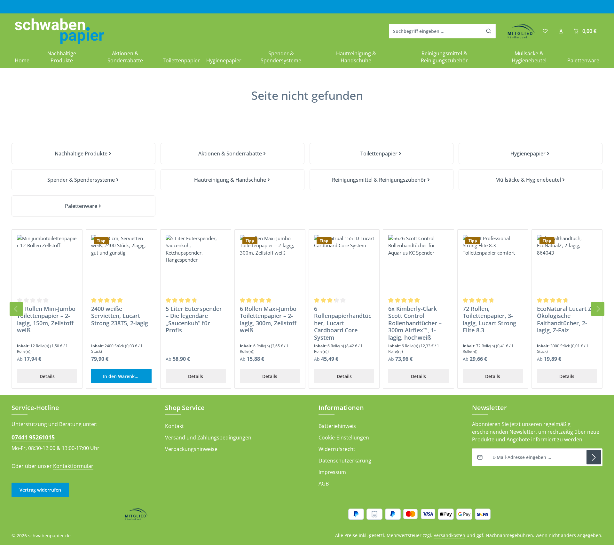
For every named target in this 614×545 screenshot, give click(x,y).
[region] (307, 309)
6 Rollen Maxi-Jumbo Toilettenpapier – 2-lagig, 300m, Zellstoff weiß (268, 319)
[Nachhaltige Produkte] (83, 153)
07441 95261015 (33, 437)
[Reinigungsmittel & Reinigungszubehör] (381, 180)
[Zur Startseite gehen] (59, 31)
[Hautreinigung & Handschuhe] (232, 180)
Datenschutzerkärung (345, 460)
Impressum (332, 472)
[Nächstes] (597, 309)
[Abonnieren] (593, 457)
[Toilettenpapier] (381, 153)
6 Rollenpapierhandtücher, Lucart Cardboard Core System (342, 323)
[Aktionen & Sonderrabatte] (232, 153)
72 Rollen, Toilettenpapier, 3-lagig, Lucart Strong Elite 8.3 (489, 319)
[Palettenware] (83, 206)
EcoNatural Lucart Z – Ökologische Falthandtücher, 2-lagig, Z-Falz (566, 319)
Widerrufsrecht (337, 449)
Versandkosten (449, 535)
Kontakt (174, 426)
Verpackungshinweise (191, 449)
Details (47, 376)
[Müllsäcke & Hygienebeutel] (530, 180)
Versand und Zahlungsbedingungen (208, 437)
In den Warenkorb (122, 376)
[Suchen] (489, 31)
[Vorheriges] (16, 309)
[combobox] (435, 31)
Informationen (341, 407)
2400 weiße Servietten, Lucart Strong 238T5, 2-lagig (119, 316)
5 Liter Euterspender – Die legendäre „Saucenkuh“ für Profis (194, 319)
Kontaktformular (73, 466)
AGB (324, 483)
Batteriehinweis (337, 426)
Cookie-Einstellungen (344, 437)
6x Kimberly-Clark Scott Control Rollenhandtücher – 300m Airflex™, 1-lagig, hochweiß (415, 323)
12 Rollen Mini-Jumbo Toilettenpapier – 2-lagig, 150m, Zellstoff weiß (46, 319)
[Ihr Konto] (561, 31)
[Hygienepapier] (530, 153)
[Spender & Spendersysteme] (83, 180)
